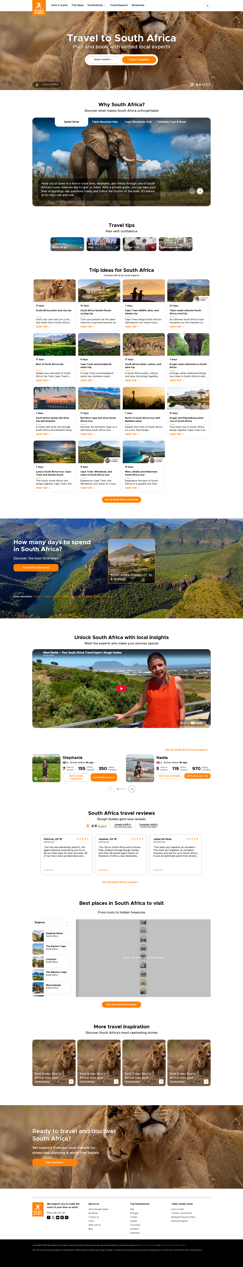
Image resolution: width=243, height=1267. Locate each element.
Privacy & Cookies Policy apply (172, 1245)
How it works (59, 5)
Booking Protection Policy (183, 1217)
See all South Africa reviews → (121, 882)
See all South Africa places (122, 1004)
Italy (132, 1209)
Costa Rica (135, 1225)
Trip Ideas (78, 5)
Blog (91, 1229)
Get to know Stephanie (76, 777)
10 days (76, 596)
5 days (37, 596)
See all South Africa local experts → (188, 750)
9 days (66, 596)
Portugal (134, 1213)
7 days (47, 596)
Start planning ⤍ (55, 1162)
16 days (97, 596)
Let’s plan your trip (104, 777)
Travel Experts (119, 5)
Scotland (134, 1229)
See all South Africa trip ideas (121, 499)
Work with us (95, 1225)
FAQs (91, 1221)
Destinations (95, 5)
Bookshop (138, 5)
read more (49, 870)
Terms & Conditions (148, 1245)
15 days (87, 596)
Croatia (133, 1217)
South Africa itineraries (36, 568)
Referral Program (179, 1221)
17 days (108, 596)
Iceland (133, 1221)
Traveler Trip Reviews (181, 1213)
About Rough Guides (98, 1209)
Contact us (94, 1217)
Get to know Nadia (169, 776)
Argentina (135, 1233)
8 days (56, 596)
